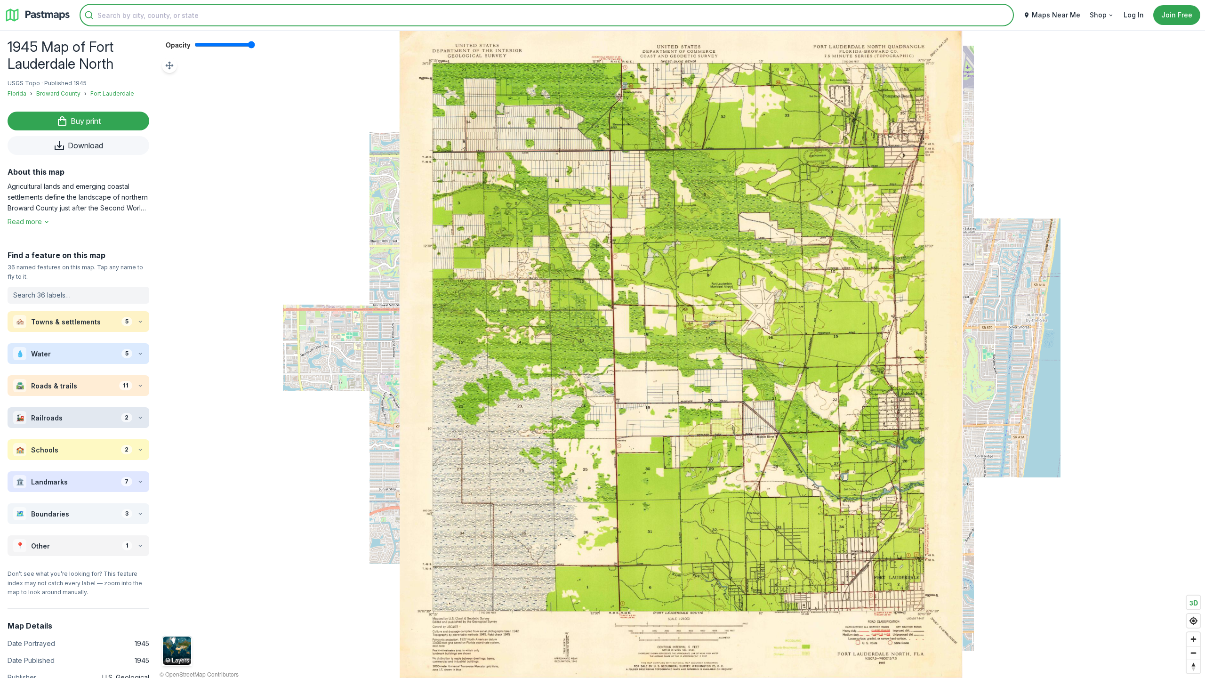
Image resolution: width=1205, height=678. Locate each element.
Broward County (58, 93)
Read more (25, 222)
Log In (1134, 15)
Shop (1098, 15)
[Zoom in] (1193, 639)
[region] (681, 354)
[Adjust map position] (169, 65)
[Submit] (88, 15)
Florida (17, 93)
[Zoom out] (1193, 653)
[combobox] (547, 15)
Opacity (178, 44)
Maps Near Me (1056, 15)
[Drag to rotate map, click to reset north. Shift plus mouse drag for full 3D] (1193, 666)
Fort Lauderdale (112, 93)
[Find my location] (1193, 621)
